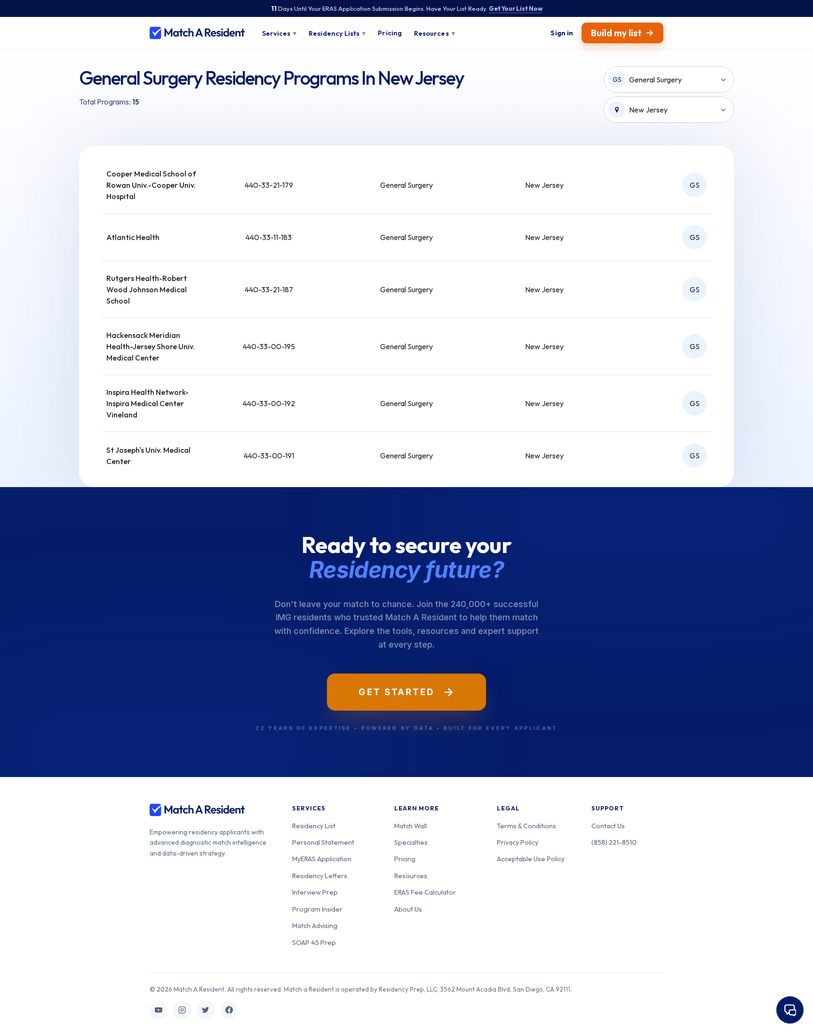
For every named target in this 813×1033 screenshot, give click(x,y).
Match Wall (410, 825)
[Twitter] (206, 1010)
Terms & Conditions (526, 825)
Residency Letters (319, 875)
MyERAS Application (321, 858)
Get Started (396, 692)
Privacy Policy (517, 842)
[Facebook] (229, 1010)
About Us (408, 909)
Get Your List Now (515, 8)
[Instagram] (182, 1010)
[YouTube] (158, 1010)
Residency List (313, 825)
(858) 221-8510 (614, 842)
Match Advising (314, 925)
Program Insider (317, 909)
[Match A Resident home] (197, 33)
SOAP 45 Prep (314, 942)
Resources (410, 875)
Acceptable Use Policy (531, 858)
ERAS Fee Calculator (425, 892)
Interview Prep (315, 892)
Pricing (404, 858)
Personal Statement (323, 842)
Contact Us (608, 825)
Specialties (411, 842)
